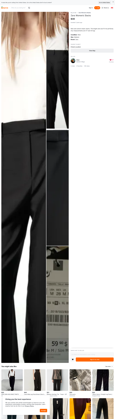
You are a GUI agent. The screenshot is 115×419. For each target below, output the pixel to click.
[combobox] (19, 7)
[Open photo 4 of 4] (57, 304)
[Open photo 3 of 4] (57, 187)
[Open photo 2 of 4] (57, 70)
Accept (43, 410)
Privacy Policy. (29, 406)
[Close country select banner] (113, 2)
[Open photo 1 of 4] (23, 187)
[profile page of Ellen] (73, 60)
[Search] (29, 8)
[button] (109, 366)
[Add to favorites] (73, 359)
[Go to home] (4, 8)
